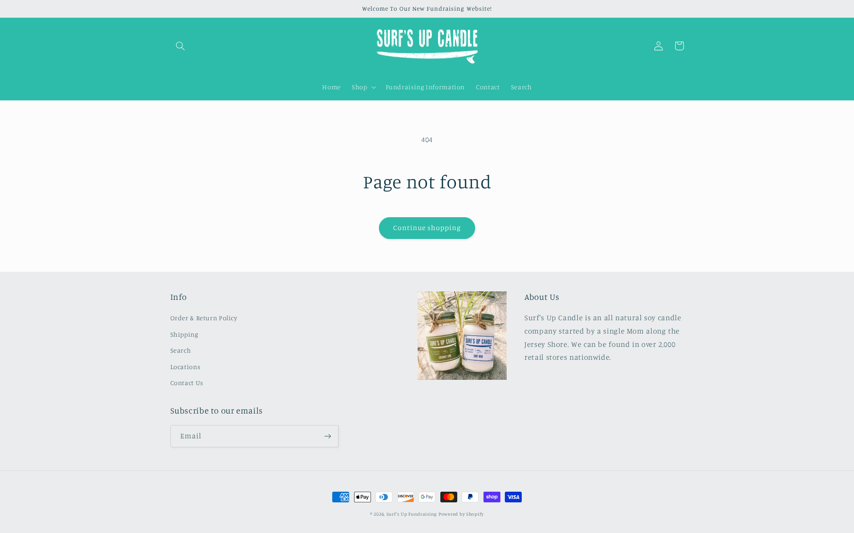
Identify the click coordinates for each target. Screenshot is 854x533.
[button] (180, 46)
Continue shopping (427, 227)
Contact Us (186, 382)
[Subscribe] (327, 436)
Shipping (184, 334)
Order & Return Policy (204, 318)
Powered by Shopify (461, 514)
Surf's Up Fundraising (412, 514)
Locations (185, 366)
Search (180, 350)
